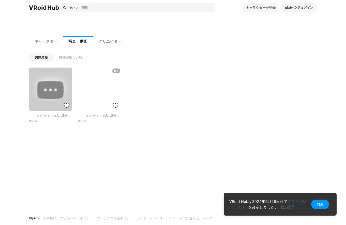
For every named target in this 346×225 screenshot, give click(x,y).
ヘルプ (208, 218)
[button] (41, 57)
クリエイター (110, 41)
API (162, 218)
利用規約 (49, 218)
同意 (320, 204)
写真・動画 (77, 41)
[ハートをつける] (66, 105)
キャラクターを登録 (261, 7)
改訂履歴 (286, 207)
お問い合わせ (189, 218)
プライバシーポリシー (76, 218)
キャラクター (46, 41)
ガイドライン (147, 218)
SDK (172, 218)
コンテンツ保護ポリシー (115, 218)
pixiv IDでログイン (299, 7)
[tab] (46, 41)
